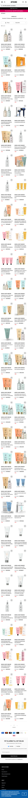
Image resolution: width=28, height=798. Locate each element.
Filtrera (8, 22)
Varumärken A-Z (4, 771)
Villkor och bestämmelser (6, 774)
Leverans (3, 785)
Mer (25, 18)
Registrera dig (14, 756)
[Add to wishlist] (11, 29)
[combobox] (14, 5)
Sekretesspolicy (20, 759)
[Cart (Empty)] (25, 2)
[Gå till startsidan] (14, 2)
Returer (3, 787)
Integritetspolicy (4, 776)
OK (24, 794)
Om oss (3, 769)
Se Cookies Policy (8, 796)
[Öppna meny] (2, 2)
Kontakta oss (4, 789)
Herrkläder (18, 746)
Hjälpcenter (4, 783)
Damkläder (11, 746)
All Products (3, 13)
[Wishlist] (23, 2)
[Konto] (4, 2)
